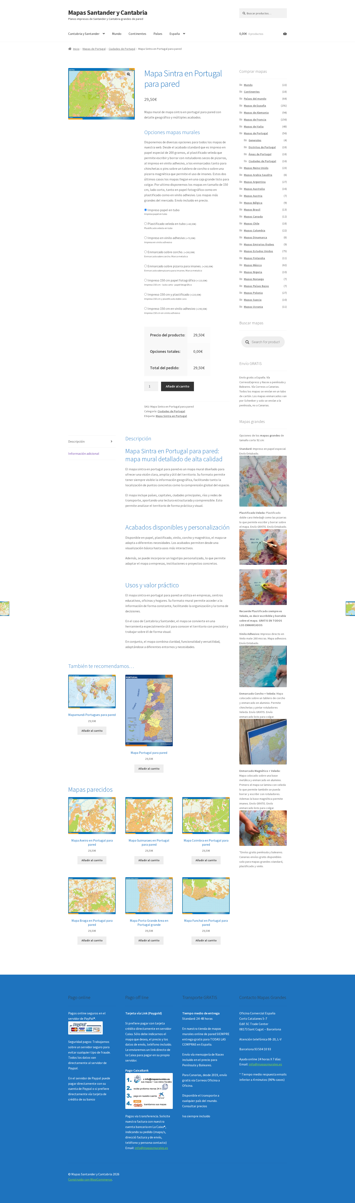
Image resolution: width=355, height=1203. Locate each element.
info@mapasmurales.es (151, 1148)
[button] (128, 74)
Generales (255, 140)
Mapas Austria (253, 196)
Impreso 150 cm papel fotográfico (177, 280)
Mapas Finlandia (254, 258)
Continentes (137, 34)
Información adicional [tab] (83, 453)
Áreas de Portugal (260, 154)
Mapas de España (255, 105)
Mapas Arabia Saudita (258, 175)
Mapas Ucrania (253, 307)
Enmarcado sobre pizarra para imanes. (180, 266)
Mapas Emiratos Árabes (259, 244)
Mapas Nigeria (253, 272)
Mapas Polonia (253, 293)
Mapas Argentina (255, 182)
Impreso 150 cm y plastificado (174, 294)
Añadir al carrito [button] (92, 731)
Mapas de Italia (254, 126)
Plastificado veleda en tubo (172, 224)
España (174, 34)
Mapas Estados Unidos (258, 251)
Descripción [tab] (76, 441)
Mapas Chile (251, 223)
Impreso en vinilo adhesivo (171, 238)
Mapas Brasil (252, 209)
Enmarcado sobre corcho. (171, 252)
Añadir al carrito (177, 386)
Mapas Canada (253, 216)
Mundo (116, 34)
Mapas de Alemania (256, 112)
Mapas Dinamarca (255, 237)
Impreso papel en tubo (164, 210)
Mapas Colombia (254, 230)
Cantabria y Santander (83, 34)
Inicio (76, 49)
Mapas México (253, 265)
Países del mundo (255, 98)
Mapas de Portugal (94, 49)
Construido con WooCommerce (90, 1179)
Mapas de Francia (255, 119)
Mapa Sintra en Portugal (171, 416)
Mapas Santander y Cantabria (107, 12)
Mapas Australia (254, 189)
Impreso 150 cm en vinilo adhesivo (177, 308)
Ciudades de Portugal (122, 49)
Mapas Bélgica (253, 203)
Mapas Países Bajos (256, 286)
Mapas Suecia (253, 300)
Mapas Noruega (254, 279)
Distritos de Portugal (262, 147)
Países (157, 34)
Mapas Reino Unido (256, 168)
